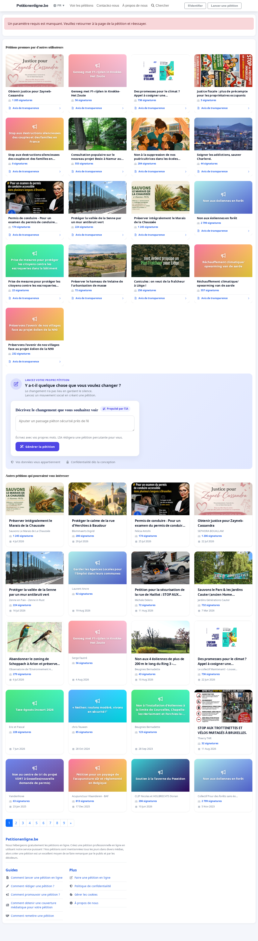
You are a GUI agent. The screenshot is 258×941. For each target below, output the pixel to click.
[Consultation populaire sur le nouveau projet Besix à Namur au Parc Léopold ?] (98, 147)
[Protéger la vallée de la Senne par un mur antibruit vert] (98, 210)
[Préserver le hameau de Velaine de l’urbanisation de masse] (98, 273)
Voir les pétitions (81, 5)
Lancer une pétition (224, 5)
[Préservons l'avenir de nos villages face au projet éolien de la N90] (35, 337)
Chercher (162, 5)
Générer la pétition (40, 447)
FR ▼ (61, 5)
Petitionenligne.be (32, 5)
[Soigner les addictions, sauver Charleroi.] (223, 147)
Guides (12, 870)
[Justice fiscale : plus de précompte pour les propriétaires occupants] (223, 83)
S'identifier (195, 5)
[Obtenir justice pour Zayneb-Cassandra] (35, 83)
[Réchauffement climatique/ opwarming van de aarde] (223, 273)
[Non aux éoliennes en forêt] (223, 208)
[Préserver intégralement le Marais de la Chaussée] (160, 210)
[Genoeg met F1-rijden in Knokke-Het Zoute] (98, 83)
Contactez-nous (108, 5)
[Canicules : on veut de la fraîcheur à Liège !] (160, 273)
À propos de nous (135, 5)
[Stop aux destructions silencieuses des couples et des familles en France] (35, 147)
